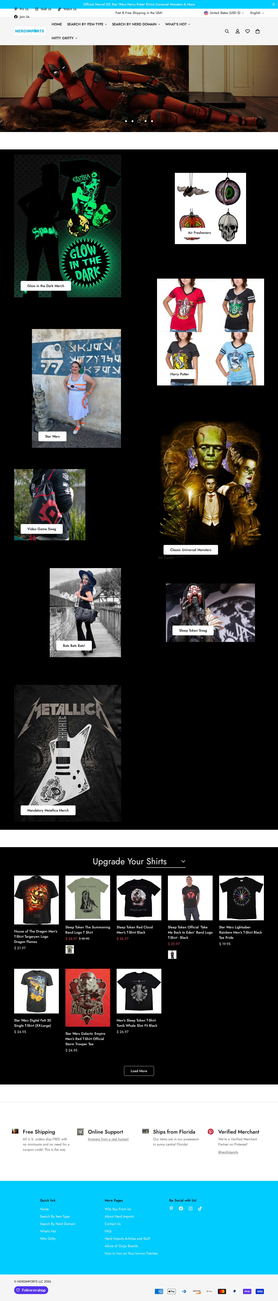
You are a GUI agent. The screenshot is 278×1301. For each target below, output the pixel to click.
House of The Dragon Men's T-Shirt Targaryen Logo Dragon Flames (35, 936)
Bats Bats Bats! (74, 645)
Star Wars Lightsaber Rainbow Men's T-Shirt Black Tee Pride (240, 932)
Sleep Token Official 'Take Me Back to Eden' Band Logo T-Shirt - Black (190, 932)
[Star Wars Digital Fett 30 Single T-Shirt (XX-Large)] (36, 991)
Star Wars (52, 436)
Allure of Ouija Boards (121, 1245)
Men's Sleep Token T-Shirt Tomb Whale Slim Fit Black (137, 1023)
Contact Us (113, 1223)
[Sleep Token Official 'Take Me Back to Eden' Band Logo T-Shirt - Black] (190, 898)
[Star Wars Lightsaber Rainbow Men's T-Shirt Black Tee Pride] (241, 898)
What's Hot (176, 24)
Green (69, 949)
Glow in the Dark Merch (45, 285)
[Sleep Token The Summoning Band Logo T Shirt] (87, 898)
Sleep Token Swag (193, 630)
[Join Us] (181, 1208)
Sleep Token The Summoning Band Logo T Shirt (87, 930)
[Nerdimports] (30, 31)
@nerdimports (228, 1152)
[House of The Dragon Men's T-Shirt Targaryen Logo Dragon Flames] (36, 900)
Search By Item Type (85, 24)
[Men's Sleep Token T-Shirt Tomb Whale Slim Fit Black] (139, 991)
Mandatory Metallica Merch (48, 810)
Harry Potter (179, 374)
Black (172, 954)
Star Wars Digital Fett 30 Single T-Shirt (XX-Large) (32, 1023)
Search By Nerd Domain (134, 24)
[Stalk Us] (190, 1208)
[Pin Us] (171, 1208)
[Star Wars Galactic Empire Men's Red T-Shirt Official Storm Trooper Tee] (87, 998)
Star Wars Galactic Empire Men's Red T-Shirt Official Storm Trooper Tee (85, 1038)
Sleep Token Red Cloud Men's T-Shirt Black (135, 930)
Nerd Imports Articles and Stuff (127, 1238)
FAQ (108, 1231)
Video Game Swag (41, 528)
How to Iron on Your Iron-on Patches (131, 1253)
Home (57, 24)
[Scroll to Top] (270, 1277)
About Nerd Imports (119, 1216)
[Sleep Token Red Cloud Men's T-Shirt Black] (139, 898)
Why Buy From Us (118, 1209)
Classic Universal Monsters (190, 549)
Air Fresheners (199, 232)
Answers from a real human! (108, 1139)
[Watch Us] (200, 1208)
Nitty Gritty (63, 38)
